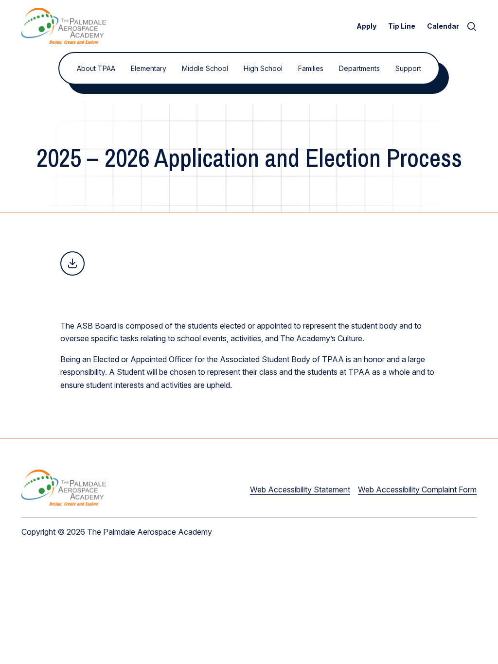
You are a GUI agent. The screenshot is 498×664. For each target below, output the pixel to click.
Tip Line (401, 26)
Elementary (148, 68)
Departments (359, 68)
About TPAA (96, 68)
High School (263, 68)
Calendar (443, 26)
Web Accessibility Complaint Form (417, 489)
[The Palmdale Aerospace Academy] (63, 26)
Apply (366, 26)
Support (408, 68)
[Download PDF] (72, 263)
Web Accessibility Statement (300, 489)
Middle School (205, 68)
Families (310, 68)
